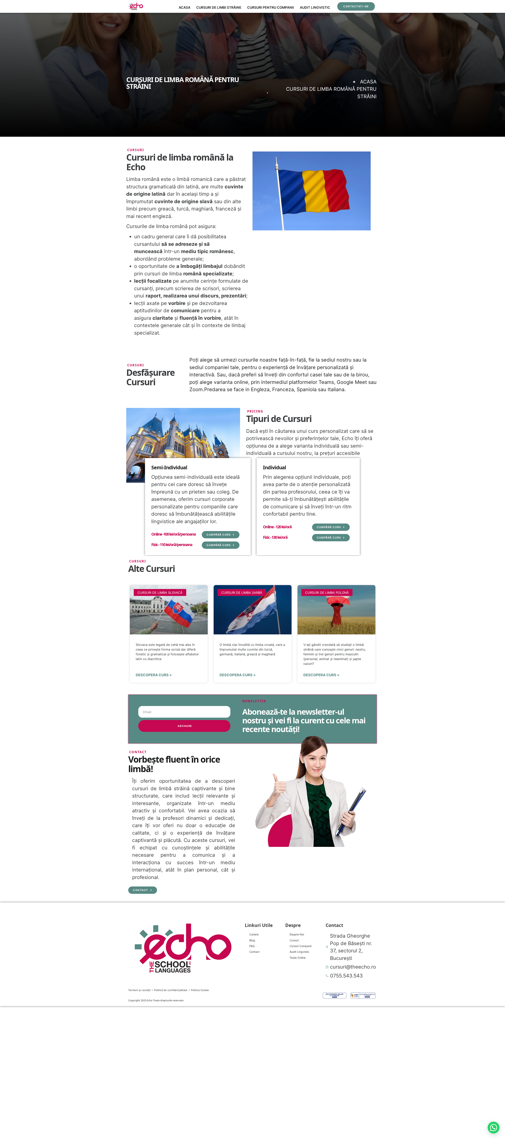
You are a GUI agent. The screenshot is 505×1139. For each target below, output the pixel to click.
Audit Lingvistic (315, 7)
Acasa (184, 7)
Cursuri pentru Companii (270, 7)
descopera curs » (154, 675)
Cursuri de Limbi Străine (218, 7)
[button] (493, 1127)
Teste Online (318, 15)
